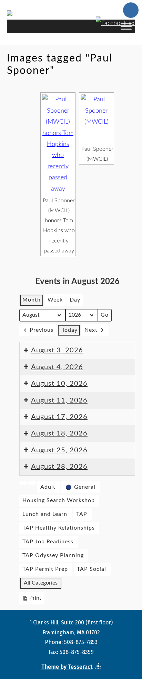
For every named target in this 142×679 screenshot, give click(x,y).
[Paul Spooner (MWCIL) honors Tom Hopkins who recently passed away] (58, 144)
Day (75, 300)
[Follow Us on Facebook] (118, 20)
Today (70, 330)
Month (31, 300)
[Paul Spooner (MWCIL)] (96, 118)
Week (55, 300)
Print (31, 599)
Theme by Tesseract (66, 667)
